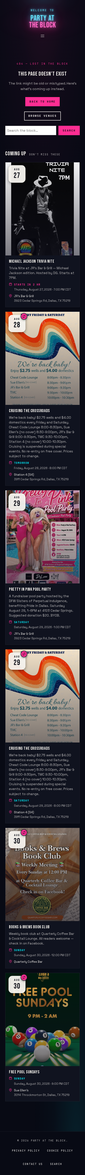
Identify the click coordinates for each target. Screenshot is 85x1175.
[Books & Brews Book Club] (42, 898)
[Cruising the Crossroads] (42, 399)
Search (69, 130)
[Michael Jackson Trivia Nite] (42, 234)
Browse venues (42, 116)
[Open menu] (42, 36)
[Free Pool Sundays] (42, 1037)
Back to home (42, 101)
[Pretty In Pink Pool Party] (42, 567)
